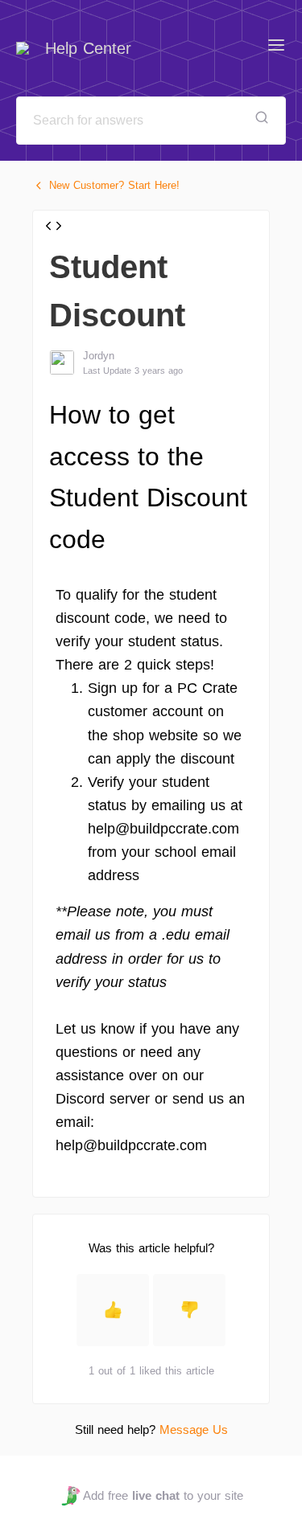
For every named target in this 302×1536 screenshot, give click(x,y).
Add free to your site (163, 1495)
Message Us (193, 1429)
